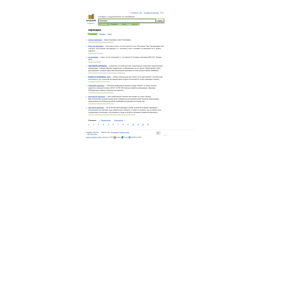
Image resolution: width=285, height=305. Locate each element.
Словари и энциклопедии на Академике (116, 17)
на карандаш (93, 57)
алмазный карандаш (96, 85)
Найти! (159, 21)
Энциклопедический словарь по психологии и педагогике (106, 73)
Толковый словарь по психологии (99, 81)
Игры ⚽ (134, 24)
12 (143, 124)
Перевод (102, 34)
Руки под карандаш (95, 46)
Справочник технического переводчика (101, 92)
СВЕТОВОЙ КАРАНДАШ (97, 66)
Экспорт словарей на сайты (94, 137)
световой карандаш (96, 107)
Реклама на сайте (124, 132)
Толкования (103, 24)
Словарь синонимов (94, 62)
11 (138, 124)
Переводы (114, 24)
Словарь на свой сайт (151, 13)
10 (133, 124)
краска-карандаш (95, 40)
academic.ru (91, 23)
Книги (124, 24)
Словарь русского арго (95, 53)
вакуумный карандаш (96, 96)
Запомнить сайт (136, 13)
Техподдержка (115, 132)
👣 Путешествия (92, 134)
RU (162, 13)
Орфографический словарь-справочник (101, 42)
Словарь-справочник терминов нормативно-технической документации (111, 114)
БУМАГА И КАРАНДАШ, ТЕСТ (99, 77)
